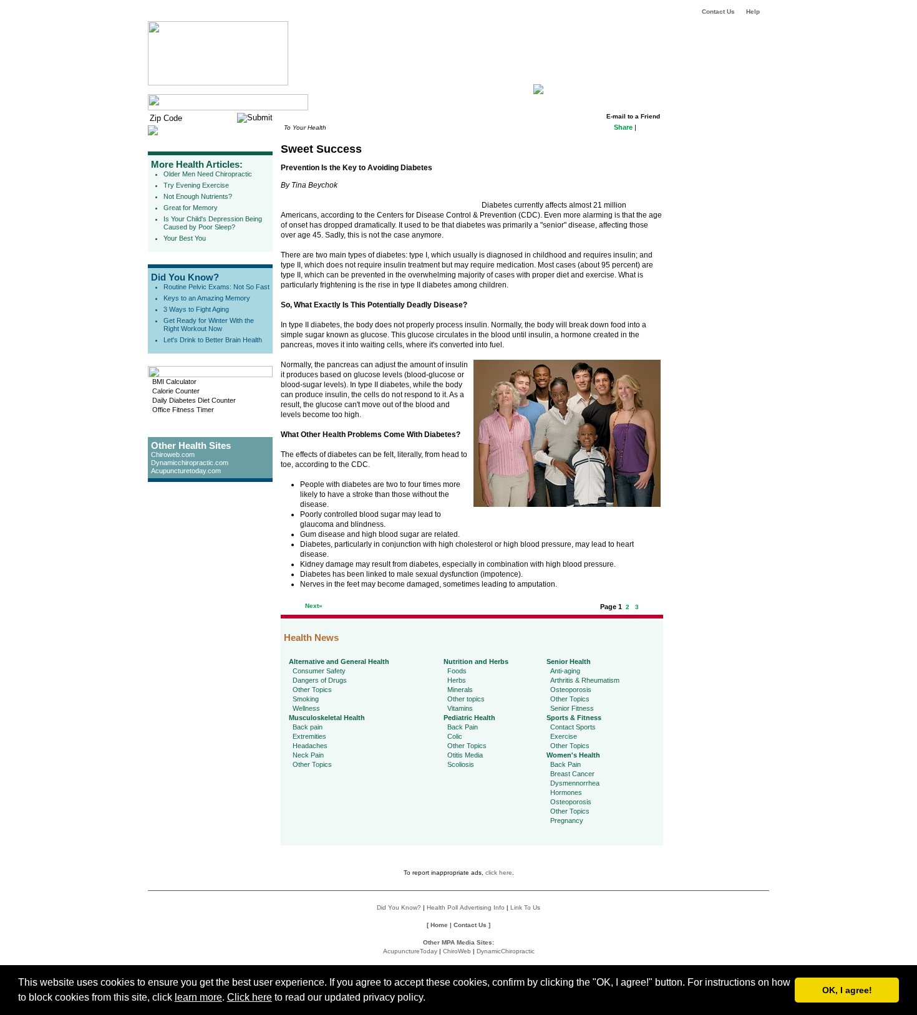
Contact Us (718, 11)
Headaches (310, 745)
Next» (314, 605)
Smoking (306, 699)
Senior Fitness (572, 708)
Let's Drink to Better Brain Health (212, 340)
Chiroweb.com (173, 454)
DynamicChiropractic (506, 951)
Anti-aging (565, 671)
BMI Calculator (174, 381)
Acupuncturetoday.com (186, 470)
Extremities (309, 736)
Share (623, 127)
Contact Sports (573, 727)
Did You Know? (185, 277)
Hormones (566, 792)
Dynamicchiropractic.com (189, 462)
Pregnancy (566, 820)
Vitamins (460, 708)
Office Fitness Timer (183, 409)
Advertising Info (482, 907)
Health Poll (442, 907)
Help (753, 11)
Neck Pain (308, 755)
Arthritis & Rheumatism (584, 680)
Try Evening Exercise (196, 185)
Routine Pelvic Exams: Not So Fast (216, 287)
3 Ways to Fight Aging (196, 309)
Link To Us (525, 907)
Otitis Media (465, 755)
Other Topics (312, 689)
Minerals (460, 689)
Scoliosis (460, 764)
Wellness (306, 708)
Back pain (308, 727)
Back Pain (462, 727)
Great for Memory (190, 207)
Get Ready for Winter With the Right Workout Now (208, 324)
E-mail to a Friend (633, 116)
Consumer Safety (319, 671)
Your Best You (184, 238)
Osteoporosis (570, 689)
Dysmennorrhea (574, 783)
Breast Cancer (572, 773)
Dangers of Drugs (320, 680)
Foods (457, 671)
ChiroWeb (457, 951)
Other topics (466, 699)
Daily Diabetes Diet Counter (194, 400)
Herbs (456, 680)
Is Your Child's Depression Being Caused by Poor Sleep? (212, 223)
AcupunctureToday (410, 951)
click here (498, 872)
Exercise (563, 736)
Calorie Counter (176, 391)
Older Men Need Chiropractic (207, 174)
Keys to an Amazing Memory (206, 298)
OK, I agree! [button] (847, 990)
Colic (454, 736)
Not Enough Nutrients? (197, 196)
